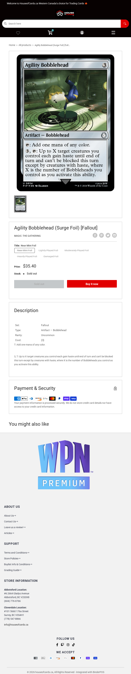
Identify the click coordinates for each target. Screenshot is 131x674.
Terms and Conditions (15, 552)
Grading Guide (11, 570)
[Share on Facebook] (95, 235)
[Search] (125, 24)
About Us (9, 515)
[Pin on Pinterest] (101, 235)
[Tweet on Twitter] (108, 235)
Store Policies (11, 558)
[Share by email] (114, 235)
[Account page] (82, 33)
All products (25, 45)
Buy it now (92, 284)
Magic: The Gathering (27, 235)
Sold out (39, 284)
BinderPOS (98, 672)
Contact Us (10, 521)
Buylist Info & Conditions (17, 564)
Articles (8, 533)
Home (12, 45)
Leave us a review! (13, 527)
